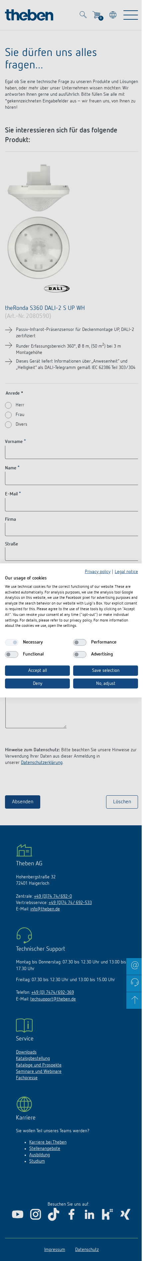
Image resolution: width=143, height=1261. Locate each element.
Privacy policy (97, 571)
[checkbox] (11, 642)
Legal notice (126, 571)
